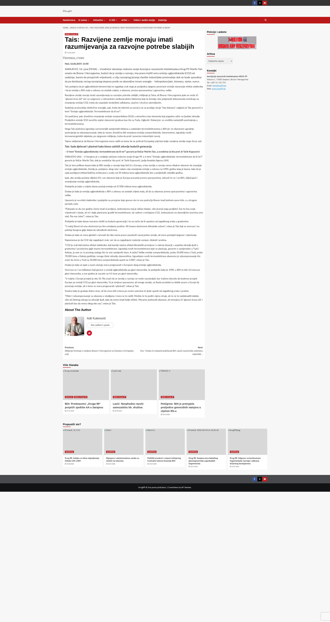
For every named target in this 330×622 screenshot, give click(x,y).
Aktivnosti (69, 397)
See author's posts (100, 325)
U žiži (112, 20)
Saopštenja (69, 452)
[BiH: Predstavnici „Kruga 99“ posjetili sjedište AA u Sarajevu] (86, 384)
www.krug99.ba (219, 89)
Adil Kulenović (96, 318)
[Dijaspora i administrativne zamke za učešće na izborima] (123, 442)
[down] (88, 20)
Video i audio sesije (144, 20)
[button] (265, 20)
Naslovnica (69, 20)
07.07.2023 (70, 411)
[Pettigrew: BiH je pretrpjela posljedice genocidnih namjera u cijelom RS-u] (182, 384)
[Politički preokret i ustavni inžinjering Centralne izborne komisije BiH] (165, 442)
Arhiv (124, 20)
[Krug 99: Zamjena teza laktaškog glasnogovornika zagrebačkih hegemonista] (206, 442)
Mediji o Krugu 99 (71, 34)
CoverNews (173, 487)
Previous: (99, 350)
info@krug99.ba (219, 86)
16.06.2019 (71, 52)
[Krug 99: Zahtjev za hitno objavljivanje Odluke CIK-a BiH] (82, 442)
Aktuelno (98, 20)
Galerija (162, 20)
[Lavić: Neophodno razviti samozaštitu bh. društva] (134, 384)
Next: (171, 350)
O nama (82, 20)
